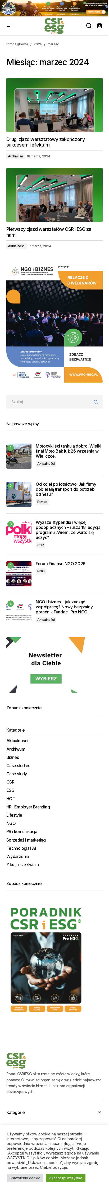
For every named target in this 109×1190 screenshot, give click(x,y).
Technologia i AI (21, 848)
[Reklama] (54, 8)
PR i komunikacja (21, 831)
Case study (16, 773)
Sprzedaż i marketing (26, 840)
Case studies (18, 765)
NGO (40, 571)
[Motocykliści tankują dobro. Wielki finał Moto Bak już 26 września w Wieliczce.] (18, 456)
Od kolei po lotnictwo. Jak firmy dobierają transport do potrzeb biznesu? (66, 489)
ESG (10, 790)
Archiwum (15, 156)
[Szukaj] (96, 402)
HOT (10, 798)
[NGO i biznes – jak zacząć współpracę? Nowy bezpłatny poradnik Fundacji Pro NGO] (18, 612)
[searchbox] (49, 402)
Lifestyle (14, 815)
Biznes (42, 502)
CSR (40, 545)
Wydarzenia (17, 856)
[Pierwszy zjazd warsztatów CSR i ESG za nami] (54, 195)
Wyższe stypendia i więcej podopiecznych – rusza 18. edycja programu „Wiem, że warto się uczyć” (68, 530)
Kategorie (15, 1112)
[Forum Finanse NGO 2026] (18, 573)
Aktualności (16, 246)
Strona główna (17, 44)
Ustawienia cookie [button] (25, 1178)
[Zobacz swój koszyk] (99, 26)
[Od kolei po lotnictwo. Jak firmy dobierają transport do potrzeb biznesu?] (18, 494)
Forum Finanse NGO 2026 (60, 563)
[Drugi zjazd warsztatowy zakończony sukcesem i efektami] (54, 105)
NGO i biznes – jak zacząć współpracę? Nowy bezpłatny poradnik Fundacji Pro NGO (64, 606)
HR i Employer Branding (28, 806)
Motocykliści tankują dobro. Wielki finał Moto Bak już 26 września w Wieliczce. (68, 451)
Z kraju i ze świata (22, 864)
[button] (9, 26)
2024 (38, 44)
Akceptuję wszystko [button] (65, 1178)
